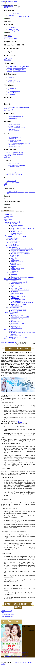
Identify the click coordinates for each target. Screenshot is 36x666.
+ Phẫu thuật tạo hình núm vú (15, 116)
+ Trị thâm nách (11, 138)
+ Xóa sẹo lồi (10, 79)
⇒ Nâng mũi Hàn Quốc (17, 225)
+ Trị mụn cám (11, 90)
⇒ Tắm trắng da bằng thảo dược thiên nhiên (22, 277)
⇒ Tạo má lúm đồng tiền (17, 287)
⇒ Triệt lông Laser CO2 (17, 261)
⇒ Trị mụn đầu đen (16, 269)
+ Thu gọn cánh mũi (12, 15)
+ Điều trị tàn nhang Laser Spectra (16, 69)
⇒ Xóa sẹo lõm (15, 256)
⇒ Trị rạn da (14, 274)
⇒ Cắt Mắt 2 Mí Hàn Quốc (18, 231)
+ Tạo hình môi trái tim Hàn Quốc (16, 127)
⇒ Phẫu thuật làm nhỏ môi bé (18, 310)
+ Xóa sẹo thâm (11, 80)
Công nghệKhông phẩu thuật (11, 37)
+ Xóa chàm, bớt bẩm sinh (14, 140)
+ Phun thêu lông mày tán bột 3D (16, 165)
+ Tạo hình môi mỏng (13, 130)
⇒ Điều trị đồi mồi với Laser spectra (20, 253)
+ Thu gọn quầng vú (12, 118)
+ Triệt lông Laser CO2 (13, 82)
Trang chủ (3, 342)
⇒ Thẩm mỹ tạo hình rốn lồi (18, 304)
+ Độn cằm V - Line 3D (13, 126)
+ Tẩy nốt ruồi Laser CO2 (14, 137)
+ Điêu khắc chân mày (13, 166)
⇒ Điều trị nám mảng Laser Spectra (20, 250)
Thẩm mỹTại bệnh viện (9, 109)
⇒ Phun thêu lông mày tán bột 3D (20, 317)
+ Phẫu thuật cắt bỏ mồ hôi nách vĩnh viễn (18, 143)
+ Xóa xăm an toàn (12, 141)
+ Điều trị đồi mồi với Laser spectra (16, 71)
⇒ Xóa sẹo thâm (15, 260)
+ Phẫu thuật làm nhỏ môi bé (15, 154)
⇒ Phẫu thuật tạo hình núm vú (19, 282)
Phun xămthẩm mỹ (7, 156)
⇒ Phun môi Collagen (16, 328)
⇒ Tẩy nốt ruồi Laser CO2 (18, 296)
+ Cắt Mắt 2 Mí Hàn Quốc (14, 28)
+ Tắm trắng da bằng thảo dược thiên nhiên (18, 107)
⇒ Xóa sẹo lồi (14, 258)
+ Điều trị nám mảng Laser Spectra (16, 68)
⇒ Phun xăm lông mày (17, 315)
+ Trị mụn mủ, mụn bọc (13, 91)
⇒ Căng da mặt (15, 291)
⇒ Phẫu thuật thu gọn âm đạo (18, 309)
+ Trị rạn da (10, 100)
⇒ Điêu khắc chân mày (17, 318)
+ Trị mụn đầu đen (12, 93)
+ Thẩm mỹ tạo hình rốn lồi (14, 144)
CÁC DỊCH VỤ (7, 210)
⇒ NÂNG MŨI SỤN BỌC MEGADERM (22, 228)
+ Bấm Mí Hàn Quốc (13, 29)
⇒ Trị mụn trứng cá (16, 264)
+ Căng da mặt (11, 129)
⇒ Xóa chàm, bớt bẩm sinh (18, 299)
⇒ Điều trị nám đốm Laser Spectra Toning (22, 249)
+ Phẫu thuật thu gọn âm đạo (15, 152)
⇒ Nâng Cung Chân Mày (17, 234)
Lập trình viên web (17, 662)
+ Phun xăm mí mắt (12, 173)
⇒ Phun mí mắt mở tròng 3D (18, 323)
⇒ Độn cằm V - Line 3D (17, 288)
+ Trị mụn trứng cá (12, 88)
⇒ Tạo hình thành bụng (17, 306)
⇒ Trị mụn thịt (14, 271)
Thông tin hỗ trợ (11, 342)
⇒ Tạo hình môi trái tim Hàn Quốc (20, 290)
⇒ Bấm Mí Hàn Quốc (16, 233)
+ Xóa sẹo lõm (11, 77)
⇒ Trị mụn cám (15, 266)
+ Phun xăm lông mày (13, 163)
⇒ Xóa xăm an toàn (16, 301)
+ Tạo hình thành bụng (13, 146)
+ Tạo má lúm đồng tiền (13, 124)
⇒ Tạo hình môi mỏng (17, 293)
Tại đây (20, 422)
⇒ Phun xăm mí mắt (16, 321)
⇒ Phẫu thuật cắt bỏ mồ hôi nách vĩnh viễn (22, 302)
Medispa (5, 184)
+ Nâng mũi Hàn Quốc (13, 14)
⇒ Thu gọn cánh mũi (16, 227)
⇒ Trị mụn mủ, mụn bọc (17, 268)
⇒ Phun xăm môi (15, 326)
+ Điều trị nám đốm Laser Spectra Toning (18, 66)
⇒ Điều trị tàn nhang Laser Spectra (20, 252)
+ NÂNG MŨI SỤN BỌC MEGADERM (18, 17)
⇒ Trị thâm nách (15, 298)
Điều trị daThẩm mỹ (8, 59)
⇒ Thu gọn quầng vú (16, 283)
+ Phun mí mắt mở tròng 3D (14, 174)
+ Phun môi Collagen (13, 182)
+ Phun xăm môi (11, 181)
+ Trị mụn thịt (11, 94)
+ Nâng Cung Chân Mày (14, 31)
